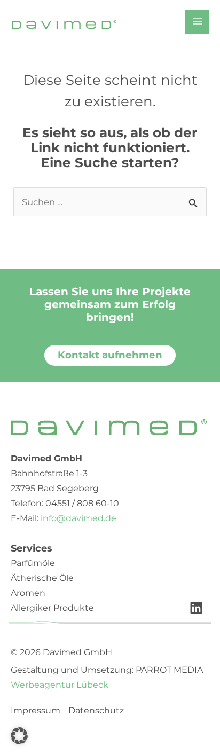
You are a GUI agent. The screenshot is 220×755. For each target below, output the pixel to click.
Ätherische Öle (42, 578)
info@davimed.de (78, 518)
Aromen (28, 593)
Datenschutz (96, 710)
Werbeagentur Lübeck (59, 685)
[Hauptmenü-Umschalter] (197, 22)
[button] (19, 736)
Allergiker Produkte (52, 608)
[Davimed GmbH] (64, 24)
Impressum (35, 710)
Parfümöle (33, 563)
